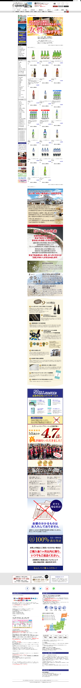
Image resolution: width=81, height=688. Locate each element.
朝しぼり (20, 67)
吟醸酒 (20, 82)
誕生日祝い (21, 109)
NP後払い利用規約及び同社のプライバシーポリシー (20, 644)
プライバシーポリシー (55, 680)
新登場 (26, 11)
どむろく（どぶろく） (22, 70)
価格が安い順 (53, 45)
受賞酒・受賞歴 (21, 55)
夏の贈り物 (18, 11)
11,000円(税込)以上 (22, 132)
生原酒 (20, 89)
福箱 (20, 95)
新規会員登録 (61, 6)
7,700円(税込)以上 (22, 133)
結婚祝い (20, 113)
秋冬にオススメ (21, 104)
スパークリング (21, 86)
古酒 (20, 85)
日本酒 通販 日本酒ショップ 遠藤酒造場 (40, 682)
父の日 (20, 106)
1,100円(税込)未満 (22, 140)
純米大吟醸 (21, 77)
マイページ (66, 6)
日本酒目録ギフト (22, 121)
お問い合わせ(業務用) (43, 680)
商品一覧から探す (22, 53)
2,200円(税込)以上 (22, 137)
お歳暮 (20, 105)
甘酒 (20, 91)
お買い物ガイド (32, 680)
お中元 (22, 11)
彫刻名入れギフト (22, 122)
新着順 (62, 45)
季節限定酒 (40, 11)
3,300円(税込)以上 (22, 136)
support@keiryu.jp (47, 676)
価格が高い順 (58, 45)
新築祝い (20, 114)
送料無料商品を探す (22, 49)
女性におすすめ (21, 125)
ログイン (55, 6)
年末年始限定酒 (21, 126)
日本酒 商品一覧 (27, 680)
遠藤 (20, 66)
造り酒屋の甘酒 (21, 71)
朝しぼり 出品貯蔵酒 (22, 68)
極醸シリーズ (35, 11)
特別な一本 (13, 11)
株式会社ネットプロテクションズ (24, 642)
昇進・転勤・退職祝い (22, 118)
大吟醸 (20, 62)
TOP (23, 680)
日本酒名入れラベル (22, 123)
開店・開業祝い (21, 110)
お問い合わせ (37, 680)
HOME (28, 15)
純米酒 (20, 81)
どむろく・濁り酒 (22, 90)
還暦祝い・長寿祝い (22, 108)
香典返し (20, 117)
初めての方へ (21, 54)
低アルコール (21, 94)
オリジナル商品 (21, 72)
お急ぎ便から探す (22, 50)
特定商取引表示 (49, 680)
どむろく (30, 11)
